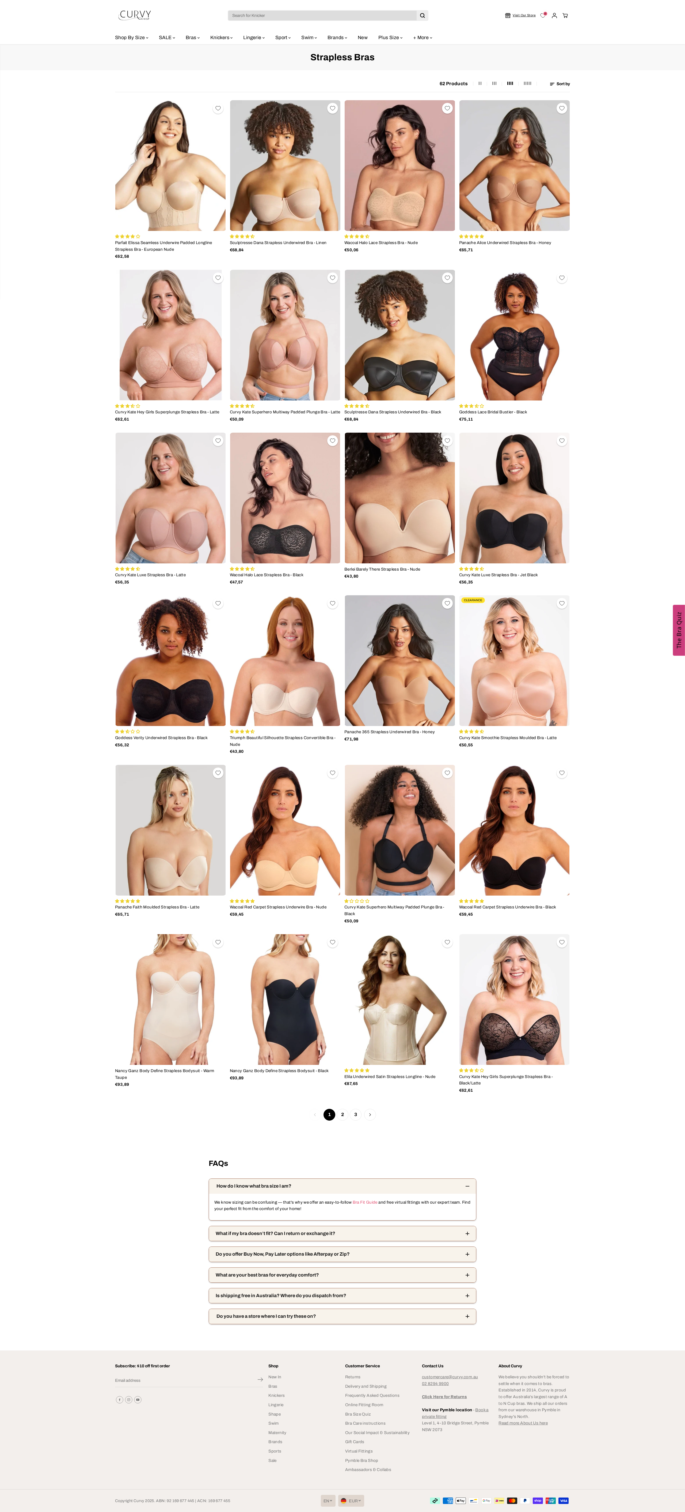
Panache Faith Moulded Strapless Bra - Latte (157, 907)
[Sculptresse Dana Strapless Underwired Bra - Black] (399, 335)
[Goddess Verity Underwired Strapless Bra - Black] (170, 660)
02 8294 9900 (435, 1383)
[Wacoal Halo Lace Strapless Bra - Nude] (399, 165)
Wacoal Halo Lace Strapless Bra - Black (267, 574)
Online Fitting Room (364, 1404)
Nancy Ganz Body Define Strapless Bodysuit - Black (279, 1070)
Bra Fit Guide (364, 1202)
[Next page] (370, 1114)
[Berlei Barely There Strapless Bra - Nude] (399, 498)
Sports (274, 1451)
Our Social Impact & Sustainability (377, 1432)
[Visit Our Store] (520, 15)
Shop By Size (130, 37)
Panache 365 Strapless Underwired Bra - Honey (389, 731)
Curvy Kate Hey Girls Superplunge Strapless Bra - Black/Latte (506, 1080)
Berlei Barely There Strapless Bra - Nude (382, 569)
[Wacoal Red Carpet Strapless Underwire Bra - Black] (514, 830)
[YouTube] (137, 1399)
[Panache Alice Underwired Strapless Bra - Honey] (514, 165)
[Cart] (565, 15)
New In (274, 1377)
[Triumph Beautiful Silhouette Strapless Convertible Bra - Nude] (285, 660)
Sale (272, 1460)
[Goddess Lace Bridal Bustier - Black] (514, 335)
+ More (421, 37)
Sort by (563, 83)
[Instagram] (128, 1399)
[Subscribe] (260, 1380)
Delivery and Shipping (366, 1386)
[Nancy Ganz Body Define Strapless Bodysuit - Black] (285, 999)
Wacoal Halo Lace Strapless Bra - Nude (381, 242)
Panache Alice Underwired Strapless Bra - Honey (505, 242)
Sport (281, 37)
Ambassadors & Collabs (368, 1469)
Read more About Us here (523, 1423)
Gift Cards (354, 1441)
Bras (191, 37)
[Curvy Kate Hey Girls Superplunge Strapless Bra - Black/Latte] (514, 999)
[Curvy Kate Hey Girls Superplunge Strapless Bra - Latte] (170, 335)
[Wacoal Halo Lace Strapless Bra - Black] (285, 498)
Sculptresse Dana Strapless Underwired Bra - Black (393, 412)
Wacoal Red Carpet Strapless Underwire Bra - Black (507, 907)
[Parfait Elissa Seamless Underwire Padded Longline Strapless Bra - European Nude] (170, 165)
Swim (308, 37)
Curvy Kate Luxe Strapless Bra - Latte (150, 574)
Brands (336, 37)
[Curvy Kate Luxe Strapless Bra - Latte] (170, 498)
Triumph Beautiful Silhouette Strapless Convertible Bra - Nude (283, 741)
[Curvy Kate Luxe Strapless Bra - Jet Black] (514, 498)
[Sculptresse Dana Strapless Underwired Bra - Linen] (285, 165)
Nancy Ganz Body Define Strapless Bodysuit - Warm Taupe (164, 1074)
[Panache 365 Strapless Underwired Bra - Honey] (399, 660)
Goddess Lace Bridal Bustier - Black (493, 412)
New (363, 37)
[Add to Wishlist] (218, 108)
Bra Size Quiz (358, 1414)
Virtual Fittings (359, 1451)
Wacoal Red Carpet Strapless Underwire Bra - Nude (278, 907)
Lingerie (252, 37)
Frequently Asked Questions (372, 1395)
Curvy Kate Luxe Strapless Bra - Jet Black (498, 574)
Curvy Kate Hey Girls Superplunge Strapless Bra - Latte (167, 412)
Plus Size (389, 37)
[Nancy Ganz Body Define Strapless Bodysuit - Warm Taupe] (170, 999)
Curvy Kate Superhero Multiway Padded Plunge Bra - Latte (285, 412)
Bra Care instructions (365, 1423)
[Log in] (554, 15)
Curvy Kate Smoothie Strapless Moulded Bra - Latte (508, 737)
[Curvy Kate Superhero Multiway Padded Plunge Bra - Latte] (285, 335)
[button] (679, 630)
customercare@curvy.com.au (450, 1377)
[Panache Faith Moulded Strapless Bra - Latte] (170, 830)
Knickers (220, 37)
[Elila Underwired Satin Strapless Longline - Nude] (399, 999)
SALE (166, 37)
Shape (274, 1414)
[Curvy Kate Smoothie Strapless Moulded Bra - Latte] (514, 660)
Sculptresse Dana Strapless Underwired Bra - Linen (278, 242)
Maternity (277, 1432)
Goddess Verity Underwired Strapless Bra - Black (161, 737)
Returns (353, 1377)
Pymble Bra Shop (361, 1460)
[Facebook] (119, 1399)
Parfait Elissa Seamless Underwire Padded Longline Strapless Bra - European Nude (163, 246)
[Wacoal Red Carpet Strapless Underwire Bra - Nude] (285, 830)
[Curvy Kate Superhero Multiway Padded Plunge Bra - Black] (399, 830)
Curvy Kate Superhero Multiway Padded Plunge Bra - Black (394, 910)
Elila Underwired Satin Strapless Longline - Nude (389, 1076)
